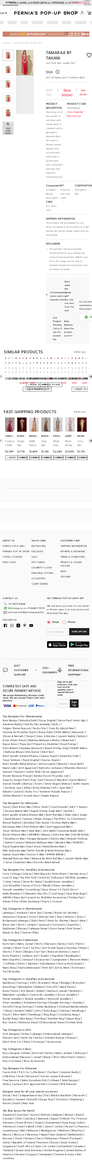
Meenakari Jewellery (15, 994)
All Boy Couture (12, 1084)
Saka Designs (70, 1080)
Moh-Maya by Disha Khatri (50, 873)
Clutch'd (43, 877)
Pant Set (47, 967)
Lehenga (37, 1033)
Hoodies (72, 947)
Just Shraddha (11, 885)
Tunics (80, 916)
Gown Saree (57, 928)
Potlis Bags (50, 1010)
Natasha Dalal (28, 720)
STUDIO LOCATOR (12, 556)
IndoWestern (47, 963)
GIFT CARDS (38, 562)
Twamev (27, 818)
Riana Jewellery (63, 885)
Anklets (40, 990)
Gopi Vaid (36, 779)
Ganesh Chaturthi (27, 1099)
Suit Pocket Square (53, 947)
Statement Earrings (35, 1002)
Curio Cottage (11, 873)
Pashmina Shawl (28, 1022)
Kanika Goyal (42, 775)
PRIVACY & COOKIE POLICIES (71, 564)
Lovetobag (33, 889)
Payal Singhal (31, 759)
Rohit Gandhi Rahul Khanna (19, 763)
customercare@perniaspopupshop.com (27, 612)
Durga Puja (46, 1099)
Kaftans (69, 916)
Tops (60, 916)
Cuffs (33, 982)
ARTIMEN (33, 834)
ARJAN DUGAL (80, 834)
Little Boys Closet (13, 1076)
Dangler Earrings (60, 1002)
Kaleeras (40, 986)
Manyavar (78, 732)
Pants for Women (58, 920)
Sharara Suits (11, 1037)
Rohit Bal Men (54, 814)
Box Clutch (9, 1022)
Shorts (6, 951)
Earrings (22, 982)
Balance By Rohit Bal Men (47, 858)
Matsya (27, 783)
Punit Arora (34, 846)
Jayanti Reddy (66, 736)
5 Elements (29, 893)
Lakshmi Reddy (70, 1072)
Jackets (31, 924)
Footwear (78, 967)
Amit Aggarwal (27, 767)
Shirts (39, 943)
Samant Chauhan (13, 771)
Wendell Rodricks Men (16, 858)
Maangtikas (25, 986)
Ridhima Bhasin (14, 751)
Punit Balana (10, 748)
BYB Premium (69, 1084)
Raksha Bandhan (61, 1095)
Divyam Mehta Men (16, 810)
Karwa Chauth (11, 1103)
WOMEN (10, 2)
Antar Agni (79, 720)
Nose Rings (9, 986)
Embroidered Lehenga (57, 1033)
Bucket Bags (10, 1018)
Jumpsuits (44, 924)
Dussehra (8, 1099)
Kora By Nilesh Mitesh (47, 862)
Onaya (30, 736)
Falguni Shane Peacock (17, 728)
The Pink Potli (28, 877)
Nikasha (62, 763)
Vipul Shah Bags (76, 893)
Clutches (64, 1010)
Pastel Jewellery (12, 998)
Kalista (82, 736)
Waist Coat (21, 947)
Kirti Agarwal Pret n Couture (41, 1084)
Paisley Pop (76, 897)
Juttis (37, 1010)
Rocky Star (39, 728)
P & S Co (24, 1072)
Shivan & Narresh (13, 736)
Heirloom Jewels (57, 990)
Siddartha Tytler (69, 755)
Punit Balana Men (33, 826)
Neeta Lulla (9, 767)
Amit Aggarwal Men (59, 826)
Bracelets (44, 982)
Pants (79, 943)
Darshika (29, 822)
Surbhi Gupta (81, 783)
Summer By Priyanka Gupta (19, 732)
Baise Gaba (46, 732)
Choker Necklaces (45, 1006)
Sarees (48, 912)
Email (55, 621)
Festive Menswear (29, 967)
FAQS (64, 571)
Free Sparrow (11, 1080)
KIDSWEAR (57, 2)
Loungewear (59, 959)
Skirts (21, 924)
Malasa (66, 783)
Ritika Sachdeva (30, 901)
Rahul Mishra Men (53, 846)
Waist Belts (19, 1014)
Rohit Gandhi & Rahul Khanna (20, 755)
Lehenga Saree (38, 928)
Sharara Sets (46, 916)
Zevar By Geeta (32, 881)
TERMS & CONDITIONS (73, 556)
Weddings (76, 1099)
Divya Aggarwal (53, 771)
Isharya (27, 873)
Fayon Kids (9, 1072)
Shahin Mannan (12, 795)
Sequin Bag (73, 1018)
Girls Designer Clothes (16, 1033)
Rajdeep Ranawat (31, 748)
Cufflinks (10, 963)
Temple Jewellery (35, 998)
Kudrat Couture (14, 842)
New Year (28, 1103)
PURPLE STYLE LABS (14, 546)
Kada (85, 1006)
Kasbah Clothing (77, 838)
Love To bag (10, 877)
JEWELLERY (39, 2)
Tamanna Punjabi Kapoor (54, 791)
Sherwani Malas (79, 959)
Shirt (56, 1057)
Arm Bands (27, 990)
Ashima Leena (46, 763)
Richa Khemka (41, 787)
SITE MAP (66, 576)
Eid (46, 1095)
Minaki (47, 885)
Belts (29, 1010)
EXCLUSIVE (37, 551)
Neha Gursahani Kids (34, 1080)
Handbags (78, 1010)
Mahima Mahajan (39, 740)
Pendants (75, 990)
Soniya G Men (35, 854)
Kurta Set (27, 1037)
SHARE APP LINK (79, 631)
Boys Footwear (12, 1060)
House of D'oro (32, 885)
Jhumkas (77, 1002)
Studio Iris (31, 791)
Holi (15, 1095)
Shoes (8, 1010)
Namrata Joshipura (51, 767)
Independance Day (31, 1095)
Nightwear (9, 928)
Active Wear (62, 967)
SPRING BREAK (55, 854)
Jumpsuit (27, 959)
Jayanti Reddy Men (76, 858)
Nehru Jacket (25, 943)
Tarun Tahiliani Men (14, 830)
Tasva (6, 806)
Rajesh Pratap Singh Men (46, 810)
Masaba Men (63, 842)
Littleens (55, 1080)
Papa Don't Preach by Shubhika (39, 743)
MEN (24, 2)
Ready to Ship (11, 932)
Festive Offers (30, 932)
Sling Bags (49, 1014)
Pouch (6, 1014)
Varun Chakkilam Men (18, 862)
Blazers (28, 951)
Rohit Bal (47, 751)
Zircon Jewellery (67, 994)
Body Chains (10, 990)
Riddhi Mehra (79, 748)
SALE (34, 556)
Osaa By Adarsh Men (61, 728)
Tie (4, 971)
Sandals (19, 1010)
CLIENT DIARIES (39, 583)
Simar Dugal (52, 783)
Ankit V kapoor (78, 806)
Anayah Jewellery (13, 889)
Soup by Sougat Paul (15, 779)
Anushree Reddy (12, 724)
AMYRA (7, 897)
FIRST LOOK (9, 562)
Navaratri (80, 1095)
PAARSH (77, 842)
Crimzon (57, 901)
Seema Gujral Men (14, 854)
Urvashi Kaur (31, 795)
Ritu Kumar (32, 751)
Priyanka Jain (60, 775)
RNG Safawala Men (14, 850)
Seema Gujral (49, 755)
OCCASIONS (38, 578)
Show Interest (67, 92)
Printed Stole (74, 1022)
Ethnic (21, 963)
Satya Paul (64, 720)
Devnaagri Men (12, 826)
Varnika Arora (77, 873)
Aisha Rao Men (61, 834)
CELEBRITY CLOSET (41, 567)
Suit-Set (40, 951)
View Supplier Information (75, 113)
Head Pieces (67, 986)
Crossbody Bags (68, 1014)
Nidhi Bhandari (12, 893)
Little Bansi (38, 1072)
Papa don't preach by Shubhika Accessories (40, 897)
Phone (71, 621)
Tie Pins (35, 947)
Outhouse (56, 877)
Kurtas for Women (66, 912)
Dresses (22, 916)
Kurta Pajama (11, 955)
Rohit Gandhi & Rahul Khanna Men (49, 850)
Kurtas (62, 943)
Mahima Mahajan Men (39, 842)
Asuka (83, 814)
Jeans (74, 951)
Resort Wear (78, 920)
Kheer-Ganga (43, 818)
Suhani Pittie (10, 901)
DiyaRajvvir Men (15, 838)
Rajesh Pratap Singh (57, 748)
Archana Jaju (13, 787)
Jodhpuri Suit (30, 955)
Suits (71, 943)
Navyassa (32, 1076)
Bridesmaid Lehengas (16, 920)
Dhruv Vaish (40, 806)
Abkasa (45, 834)
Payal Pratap (68, 743)
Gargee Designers (38, 838)
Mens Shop (9, 967)
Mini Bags (26, 1018)
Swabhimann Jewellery (58, 881)
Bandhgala (72, 955)
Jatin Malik (49, 830)
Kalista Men (58, 838)
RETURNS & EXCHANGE (73, 551)
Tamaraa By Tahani (59, 55)
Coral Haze (56, 893)
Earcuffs (52, 986)
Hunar (17, 881)
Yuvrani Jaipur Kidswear (55, 1076)
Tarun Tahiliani (11, 759)
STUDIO (74, 2)
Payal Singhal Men (14, 846)
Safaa (27, 787)
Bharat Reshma (12, 822)
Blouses (22, 928)
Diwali (6, 1095)
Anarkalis (22, 912)
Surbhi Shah (33, 771)
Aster (8, 881)
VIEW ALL (79, 351)
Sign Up (74, 703)
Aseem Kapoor (50, 795)
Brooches (14, 971)
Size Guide (83, 92)
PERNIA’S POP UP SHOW (16, 551)
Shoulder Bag (56, 1018)
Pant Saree (73, 928)
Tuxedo (44, 955)
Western (33, 963)
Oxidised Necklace (70, 1006)
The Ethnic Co (62, 818)
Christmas (62, 1099)
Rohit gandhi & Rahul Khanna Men (23, 814)
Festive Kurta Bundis (70, 963)
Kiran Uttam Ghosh (14, 740)
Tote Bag (39, 1018)
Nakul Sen (68, 740)
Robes (83, 947)
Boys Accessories (34, 1060)
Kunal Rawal (12, 818)
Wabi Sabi (71, 814)
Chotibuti (53, 1072)
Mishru (56, 740)
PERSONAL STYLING (42, 573)
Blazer (47, 1057)
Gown (33, 916)
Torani (38, 783)
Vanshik (68, 810)
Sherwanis (9, 916)
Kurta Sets (36, 912)
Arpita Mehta (77, 779)
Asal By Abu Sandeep (37, 724)
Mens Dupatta (11, 959)
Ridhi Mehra (62, 732)
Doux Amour (49, 889)
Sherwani (50, 943)
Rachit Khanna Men (14, 834)
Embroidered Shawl (52, 1022)
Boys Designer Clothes (16, 1052)
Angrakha (57, 955)
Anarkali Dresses (54, 1037)
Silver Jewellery (12, 1002)
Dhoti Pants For (12, 1041)
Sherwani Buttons (58, 951)
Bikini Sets (9, 924)
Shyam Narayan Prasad (17, 775)
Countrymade (58, 806)
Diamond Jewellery (59, 998)
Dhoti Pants (38, 920)
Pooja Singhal (47, 720)
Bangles (65, 982)
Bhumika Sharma (75, 767)
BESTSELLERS (38, 546)
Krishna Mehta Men (63, 822)
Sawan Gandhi (12, 783)
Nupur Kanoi (10, 743)
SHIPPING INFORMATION (74, 546)
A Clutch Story (68, 889)
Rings (55, 982)
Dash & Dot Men (21, 806)
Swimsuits (59, 924)
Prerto (46, 901)
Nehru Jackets (63, 1052)
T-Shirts (17, 951)
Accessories (43, 959)
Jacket (37, 1057)
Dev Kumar (43, 822)
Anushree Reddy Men (70, 830)
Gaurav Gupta (50, 759)
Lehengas (8, 912)
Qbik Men (34, 830)
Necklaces (9, 982)
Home (6, 42)
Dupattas (73, 924)
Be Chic (43, 893)
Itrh (54, 787)
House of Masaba (56, 779)
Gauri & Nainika (45, 736)
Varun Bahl (76, 763)
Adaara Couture (12, 791)
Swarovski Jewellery (42, 994)
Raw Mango (10, 720)
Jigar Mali (65, 787)
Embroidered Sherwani (17, 1057)
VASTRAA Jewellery (76, 877)
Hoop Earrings (24, 1006)
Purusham (79, 818)
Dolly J (56, 724)
